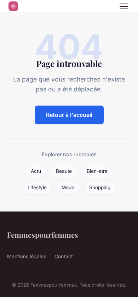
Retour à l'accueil (69, 114)
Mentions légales (26, 256)
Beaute (64, 171)
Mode (68, 187)
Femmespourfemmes (42, 234)
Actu (36, 171)
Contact (63, 256)
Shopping (99, 187)
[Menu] (124, 6)
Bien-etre (97, 171)
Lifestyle (37, 187)
